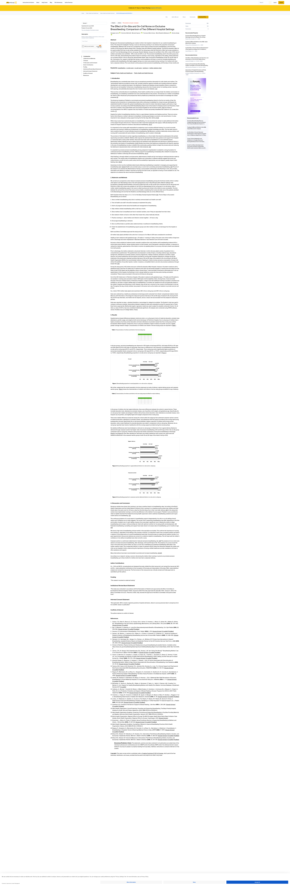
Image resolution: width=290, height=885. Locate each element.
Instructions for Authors (28, 2)
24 (118, 263)
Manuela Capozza (136, 33)
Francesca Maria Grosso (149, 33)
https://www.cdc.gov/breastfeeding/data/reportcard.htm (128, 647)
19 (121, 162)
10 (149, 124)
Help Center (45, 2)
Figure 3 (120, 433)
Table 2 (121, 389)
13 (159, 133)
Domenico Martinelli (126, 33)
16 (150, 147)
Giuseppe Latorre (115, 33)
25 (160, 553)
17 (147, 153)
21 (124, 167)
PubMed (136, 629)
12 (148, 131)
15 (137, 143)
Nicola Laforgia (175, 33)
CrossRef (124, 625)
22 (171, 167)
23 (157, 195)
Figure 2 (113, 433)
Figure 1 (164, 353)
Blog (51, 2)
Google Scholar (117, 625)
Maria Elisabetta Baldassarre (163, 33)
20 (123, 167)
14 (136, 143)
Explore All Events (156, 8)
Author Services (68, 2)
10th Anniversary (58, 2)
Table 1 (174, 325)
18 (119, 162)
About (37, 2)
